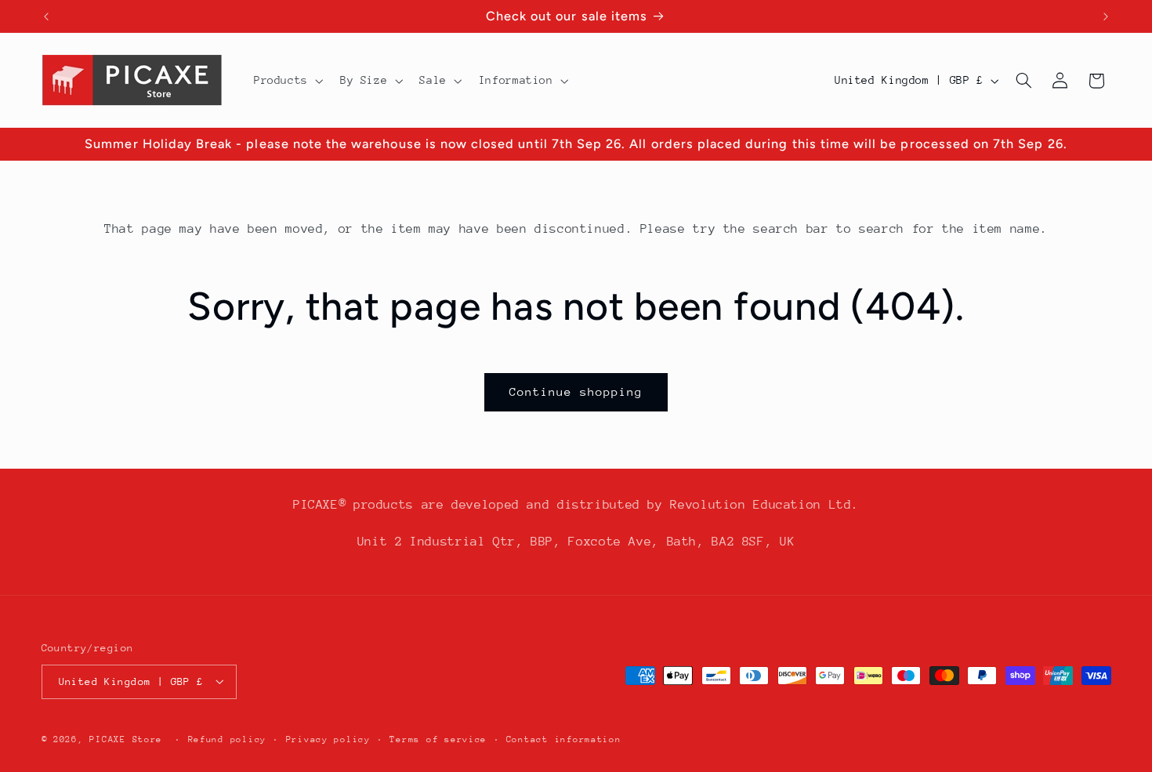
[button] (287, 80)
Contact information (563, 739)
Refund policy (227, 739)
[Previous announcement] (46, 16)
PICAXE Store (125, 739)
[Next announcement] (1106, 16)
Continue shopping (576, 391)
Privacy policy (328, 739)
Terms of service (438, 739)
